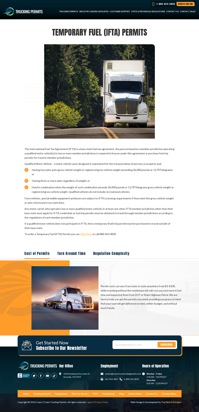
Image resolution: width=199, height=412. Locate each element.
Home (26, 393)
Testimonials (108, 393)
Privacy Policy (101, 402)
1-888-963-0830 (131, 379)
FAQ (95, 393)
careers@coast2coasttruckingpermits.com (123, 374)
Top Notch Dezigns (171, 402)
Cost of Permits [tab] (37, 253)
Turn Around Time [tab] (71, 253)
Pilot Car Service (80, 393)
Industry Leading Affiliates (94, 11)
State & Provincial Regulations (148, 11)
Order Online (135, 393)
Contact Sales (188, 11)
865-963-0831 (111, 379)
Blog (121, 393)
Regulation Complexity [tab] (111, 253)
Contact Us (172, 11)
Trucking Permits (68, 11)
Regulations (61, 393)
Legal (89, 402)
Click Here (86, 234)
